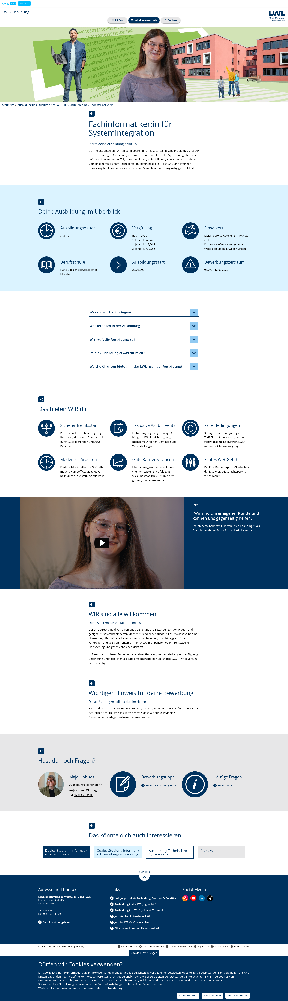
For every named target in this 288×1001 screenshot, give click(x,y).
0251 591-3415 (83, 794)
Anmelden (24, 4)
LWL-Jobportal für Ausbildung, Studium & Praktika (145, 898)
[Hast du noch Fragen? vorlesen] (41, 751)
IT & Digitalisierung (75, 105)
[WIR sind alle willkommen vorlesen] (92, 604)
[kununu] (210, 898)
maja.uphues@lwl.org (83, 790)
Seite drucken (221, 946)
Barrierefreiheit (129, 946)
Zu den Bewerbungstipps (161, 785)
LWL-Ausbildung (15, 11)
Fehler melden (241, 946)
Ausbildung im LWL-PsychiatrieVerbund (139, 910)
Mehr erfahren (188, 995)
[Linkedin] (202, 898)
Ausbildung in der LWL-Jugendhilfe (136, 904)
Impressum (203, 946)
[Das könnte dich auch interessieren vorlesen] (92, 826)
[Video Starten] (102, 543)
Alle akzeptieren (238, 995)
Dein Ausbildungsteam (56, 922)
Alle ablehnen (212, 995)
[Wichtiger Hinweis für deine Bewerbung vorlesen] (92, 683)
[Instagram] (185, 898)
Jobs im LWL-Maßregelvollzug (132, 922)
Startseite (8, 105)
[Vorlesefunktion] (92, 114)
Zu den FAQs (225, 785)
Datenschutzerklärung (108, 988)
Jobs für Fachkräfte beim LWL (132, 916)
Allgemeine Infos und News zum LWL (137, 928)
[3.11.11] (9, 3)
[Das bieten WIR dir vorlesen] (41, 399)
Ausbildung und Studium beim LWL (39, 105)
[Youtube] (193, 898)
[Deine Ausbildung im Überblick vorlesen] (41, 202)
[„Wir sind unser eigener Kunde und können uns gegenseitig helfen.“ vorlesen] (196, 505)
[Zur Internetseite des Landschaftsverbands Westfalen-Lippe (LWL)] (276, 15)
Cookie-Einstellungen (144, 953)
